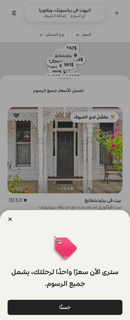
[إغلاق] (10, 219)
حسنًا (65, 307)
